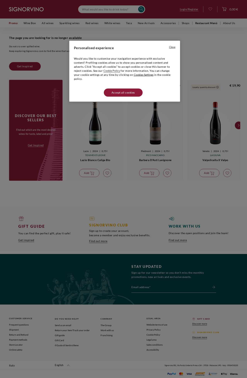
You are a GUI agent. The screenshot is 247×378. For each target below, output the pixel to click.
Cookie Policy (111, 70)
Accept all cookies (123, 92)
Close (172, 47)
